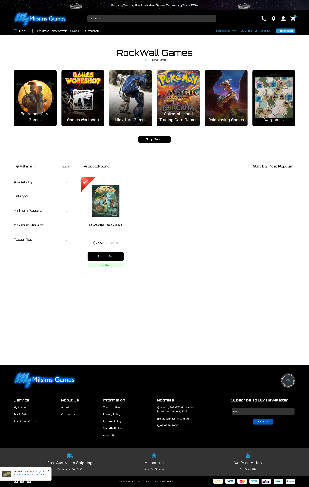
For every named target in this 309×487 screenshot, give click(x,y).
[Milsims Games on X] (22, 481)
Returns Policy (112, 421)
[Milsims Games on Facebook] (16, 481)
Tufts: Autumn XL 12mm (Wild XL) (25, 474)
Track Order (21, 414)
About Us (67, 407)
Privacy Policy (111, 414)
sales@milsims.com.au (174, 418)
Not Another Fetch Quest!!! (105, 224)
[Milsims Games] (43, 18)
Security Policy (112, 428)
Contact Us (68, 414)
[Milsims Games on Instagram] (29, 481)
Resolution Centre (25, 421)
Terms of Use (111, 407)
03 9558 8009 (168, 425)
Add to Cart (106, 256)
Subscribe (263, 421)
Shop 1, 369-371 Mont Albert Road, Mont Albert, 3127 (176, 409)
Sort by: (260, 166)
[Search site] (91, 18)
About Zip (109, 435)
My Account (21, 407)
